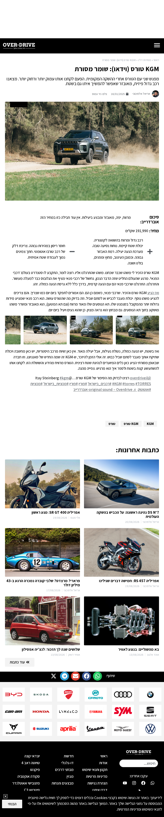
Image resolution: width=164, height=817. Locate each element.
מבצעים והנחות (63, 783)
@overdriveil (140, 377)
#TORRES (143, 383)
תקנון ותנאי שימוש (94, 769)
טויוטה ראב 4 (30, 762)
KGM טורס (131, 423)
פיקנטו (35, 769)
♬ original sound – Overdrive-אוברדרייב (105, 389)
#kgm (64, 377)
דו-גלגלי (67, 762)
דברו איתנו (99, 789)
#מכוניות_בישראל (56, 383)
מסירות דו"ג (144, 60)
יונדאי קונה (32, 756)
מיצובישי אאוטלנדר (26, 783)
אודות (103, 762)
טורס (112, 423)
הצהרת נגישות (97, 783)
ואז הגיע (153, 292)
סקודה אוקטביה (28, 776)
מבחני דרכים (64, 769)
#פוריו (83, 383)
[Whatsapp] (152, 783)
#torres (128, 383)
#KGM (117, 383)
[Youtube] (125, 783)
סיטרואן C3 (32, 789)
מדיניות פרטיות (96, 776)
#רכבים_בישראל (99, 383)
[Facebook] (143, 783)
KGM (150, 423)
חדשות (69, 756)
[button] (97, 676)
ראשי (156, 60)
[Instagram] (134, 783)
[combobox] (138, 763)
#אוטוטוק (144, 389)
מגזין (70, 776)
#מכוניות (36, 383)
